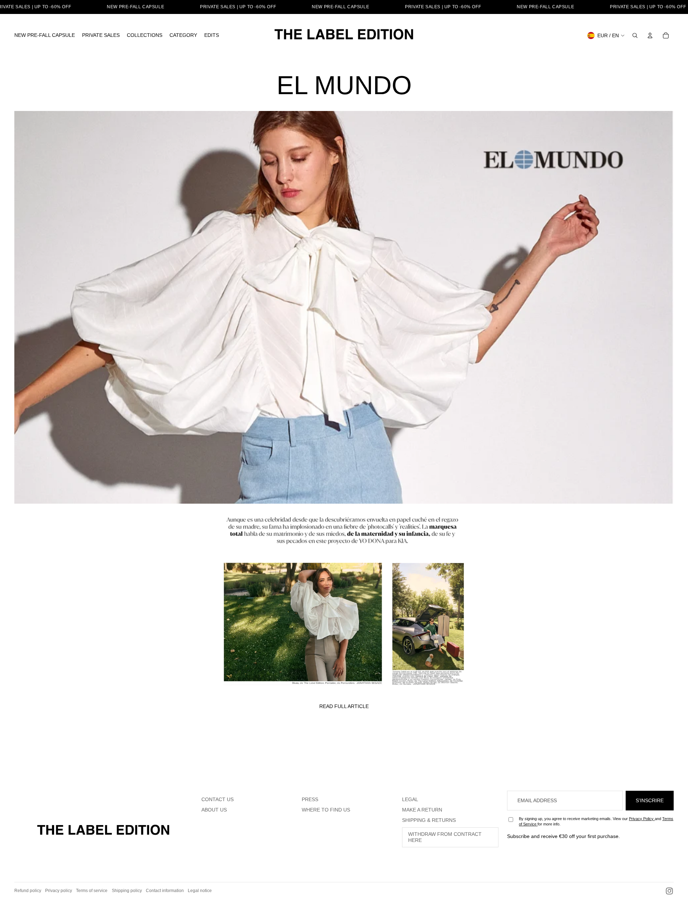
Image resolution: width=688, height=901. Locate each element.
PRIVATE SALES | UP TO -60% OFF (238, 6)
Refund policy (27, 890)
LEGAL (410, 799)
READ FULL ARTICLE (344, 706)
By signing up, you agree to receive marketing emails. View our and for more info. (596, 821)
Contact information (165, 890)
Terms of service (92, 890)
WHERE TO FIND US (326, 810)
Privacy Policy (642, 819)
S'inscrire (650, 800)
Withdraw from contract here (445, 837)
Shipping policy (127, 890)
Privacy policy (58, 890)
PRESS (310, 799)
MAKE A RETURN (422, 810)
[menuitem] (44, 35)
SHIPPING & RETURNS (429, 820)
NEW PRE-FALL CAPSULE (135, 6)
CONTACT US (217, 799)
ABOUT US (214, 810)
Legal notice (200, 890)
